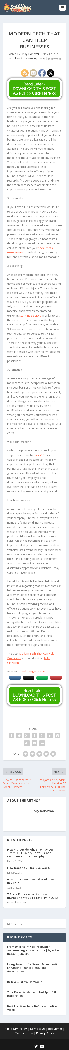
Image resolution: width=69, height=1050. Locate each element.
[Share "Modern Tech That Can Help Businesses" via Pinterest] (42, 735)
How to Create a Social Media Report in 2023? (33, 881)
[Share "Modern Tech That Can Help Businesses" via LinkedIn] (50, 735)
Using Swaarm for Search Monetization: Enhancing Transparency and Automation (34, 967)
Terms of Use (24, 1033)
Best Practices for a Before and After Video (32, 1007)
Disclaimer (55, 1029)
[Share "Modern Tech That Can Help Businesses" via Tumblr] (34, 735)
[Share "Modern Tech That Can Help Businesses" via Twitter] (19, 735)
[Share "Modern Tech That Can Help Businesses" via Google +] (27, 735)
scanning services (30, 315)
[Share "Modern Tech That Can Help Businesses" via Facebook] (11, 735)
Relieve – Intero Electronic (24, 982)
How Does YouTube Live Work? (28, 868)
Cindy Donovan (30, 54)
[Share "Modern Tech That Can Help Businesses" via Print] (42, 743)
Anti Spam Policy (16, 1029)
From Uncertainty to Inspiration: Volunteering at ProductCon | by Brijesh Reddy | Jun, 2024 (34, 950)
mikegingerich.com (34, 671)
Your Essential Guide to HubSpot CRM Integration (32, 994)
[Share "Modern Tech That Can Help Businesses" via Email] (34, 743)
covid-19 (39, 455)
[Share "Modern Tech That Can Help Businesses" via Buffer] (57, 735)
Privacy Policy (45, 1033)
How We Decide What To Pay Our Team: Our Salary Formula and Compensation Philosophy (30, 853)
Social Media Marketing (22, 58)
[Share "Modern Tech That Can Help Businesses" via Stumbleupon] (27, 743)
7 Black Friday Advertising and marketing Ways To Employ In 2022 (32, 896)
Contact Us (37, 1029)
